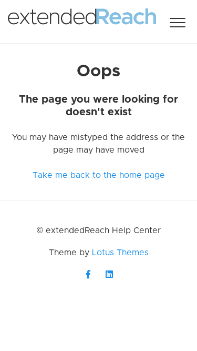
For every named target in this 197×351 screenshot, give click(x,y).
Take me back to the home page (99, 175)
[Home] (82, 21)
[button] (177, 22)
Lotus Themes (120, 252)
